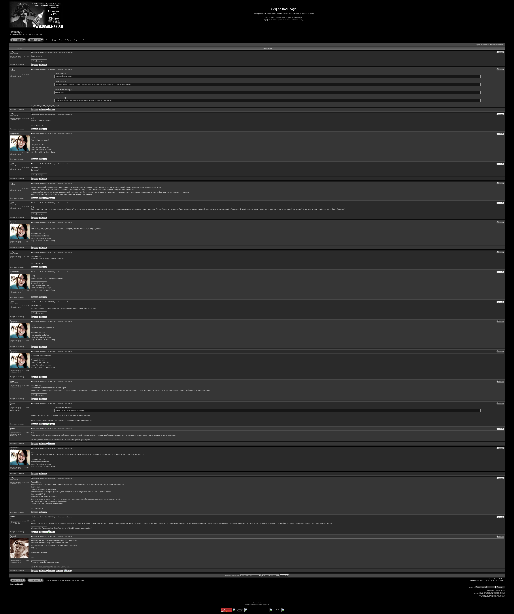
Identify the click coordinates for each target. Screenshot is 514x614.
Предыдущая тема (482, 44)
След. (40, 34)
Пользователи (280, 17)
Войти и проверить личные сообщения (285, 20)
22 (34, 34)
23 (37, 34)
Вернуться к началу (17, 64)
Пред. (20, 34)
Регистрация (298, 17)
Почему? (16, 32)
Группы (289, 17)
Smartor (262, 603)
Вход (301, 20)
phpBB (253, 604)
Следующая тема (497, 44)
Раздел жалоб (79, 40)
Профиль (267, 20)
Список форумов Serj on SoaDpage (59, 40)
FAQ (266, 17)
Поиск (272, 17)
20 (30, 34)
